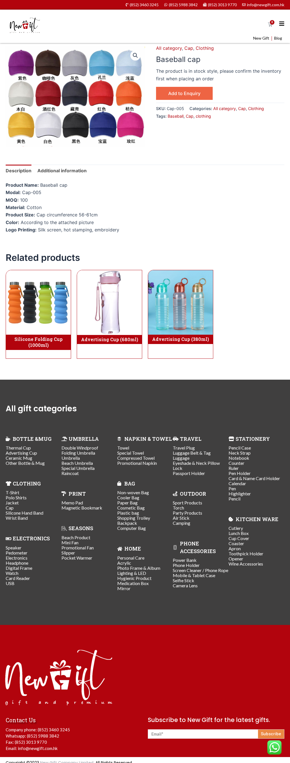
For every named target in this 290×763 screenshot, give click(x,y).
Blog (278, 38)
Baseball (176, 116)
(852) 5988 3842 (43, 735)
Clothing (205, 48)
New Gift (261, 38)
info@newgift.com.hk (37, 748)
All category (169, 48)
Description (18, 170)
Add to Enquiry (184, 93)
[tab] (18, 171)
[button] (135, 55)
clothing (203, 116)
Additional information (62, 170)
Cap (188, 48)
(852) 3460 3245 (54, 729)
